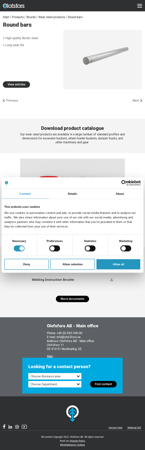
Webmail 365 (134, 427)
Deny (26, 264)
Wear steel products (51, 17)
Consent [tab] (25, 193)
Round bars (75, 17)
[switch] (54, 248)
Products (18, 17)
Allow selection (72, 264)
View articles (16, 84)
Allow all (118, 264)
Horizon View (115, 427)
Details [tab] (72, 193)
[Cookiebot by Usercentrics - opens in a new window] (124, 183)
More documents (72, 299)
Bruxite (31, 17)
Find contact (103, 384)
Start (6, 17)
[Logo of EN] (18, 6)
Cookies (80, 445)
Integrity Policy (77, 441)
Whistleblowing (68, 445)
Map (50, 356)
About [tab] (120, 193)
